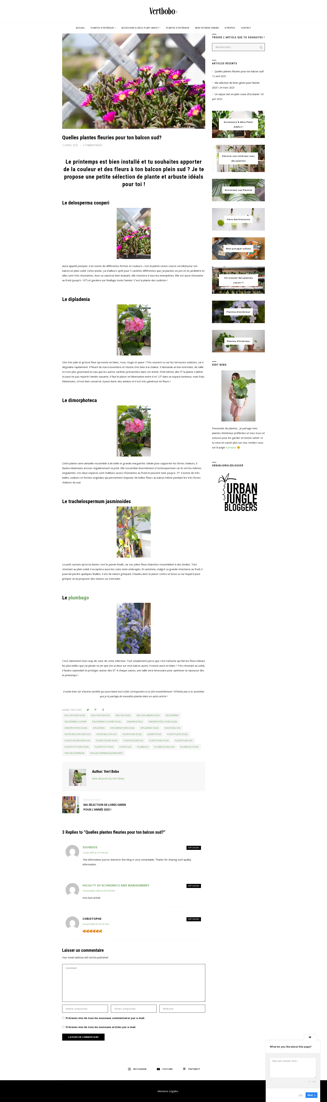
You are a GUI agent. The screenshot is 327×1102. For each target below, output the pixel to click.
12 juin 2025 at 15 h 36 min (95, 852)
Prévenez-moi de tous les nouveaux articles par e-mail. (101, 1027)
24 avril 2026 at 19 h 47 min (96, 924)
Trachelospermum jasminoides (106, 753)
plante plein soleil (159, 740)
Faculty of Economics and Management (116, 885)
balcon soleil (123, 715)
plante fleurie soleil (107, 740)
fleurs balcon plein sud (78, 734)
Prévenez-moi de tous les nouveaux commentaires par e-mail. (105, 1018)
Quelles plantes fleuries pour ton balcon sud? (112, 137)
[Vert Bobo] (163, 11)
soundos (90, 847)
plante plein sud (184, 740)
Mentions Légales (168, 1091)
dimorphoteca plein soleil (163, 721)
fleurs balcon (172, 727)
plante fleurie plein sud (77, 740)
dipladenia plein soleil (123, 727)
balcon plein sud (100, 715)
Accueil (80, 28)
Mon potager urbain (207, 28)
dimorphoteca (135, 721)
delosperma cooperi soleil (106, 721)
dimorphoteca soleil (76, 727)
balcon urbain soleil (148, 715)
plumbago (78, 598)
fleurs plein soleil (132, 734)
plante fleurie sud (133, 740)
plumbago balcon (164, 746)
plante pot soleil (104, 746)
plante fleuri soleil (177, 734)
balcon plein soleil (75, 715)
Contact (246, 28)
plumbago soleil (189, 746)
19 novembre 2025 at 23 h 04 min (99, 890)
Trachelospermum (74, 753)
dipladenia (99, 727)
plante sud (125, 746)
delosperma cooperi (76, 721)
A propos (230, 28)
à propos (231, 447)
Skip (300, 1095)
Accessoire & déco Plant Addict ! (140, 28)
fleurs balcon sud (106, 734)
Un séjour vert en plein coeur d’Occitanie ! (237, 94)
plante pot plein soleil (77, 746)
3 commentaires (93, 145)
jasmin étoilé (154, 734)
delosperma (172, 715)
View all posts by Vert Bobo (108, 778)
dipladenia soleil (150, 727)
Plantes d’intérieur (102, 28)
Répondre (193, 847)
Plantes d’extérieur (177, 28)
